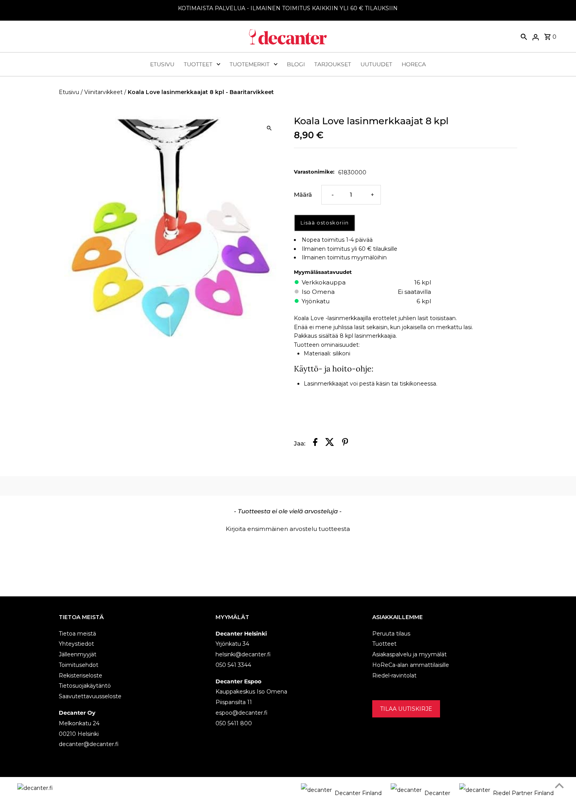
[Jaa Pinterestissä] (345, 443)
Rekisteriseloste (80, 675)
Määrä (303, 194)
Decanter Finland (358, 793)
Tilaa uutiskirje (406, 708)
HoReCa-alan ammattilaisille (410, 664)
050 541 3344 (233, 664)
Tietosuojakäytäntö (85, 685)
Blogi (296, 64)
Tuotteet (198, 64)
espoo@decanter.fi (242, 712)
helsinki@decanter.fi (243, 654)
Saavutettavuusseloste (90, 696)
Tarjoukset (332, 64)
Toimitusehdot (78, 664)
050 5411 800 (234, 723)
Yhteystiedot (76, 643)
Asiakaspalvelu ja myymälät (409, 654)
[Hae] (524, 36)
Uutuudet (376, 64)
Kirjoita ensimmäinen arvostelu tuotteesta (288, 529)
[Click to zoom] (269, 128)
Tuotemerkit (250, 64)
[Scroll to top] (559, 785)
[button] (288, 528)
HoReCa (414, 64)
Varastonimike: (314, 171)
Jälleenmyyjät (77, 654)
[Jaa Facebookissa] (315, 443)
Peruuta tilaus (391, 633)
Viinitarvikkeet (103, 92)
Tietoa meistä (77, 633)
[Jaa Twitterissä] (329, 443)
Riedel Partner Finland (523, 793)
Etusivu (162, 64)
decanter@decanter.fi (89, 744)
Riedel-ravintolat (394, 675)
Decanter (437, 793)
